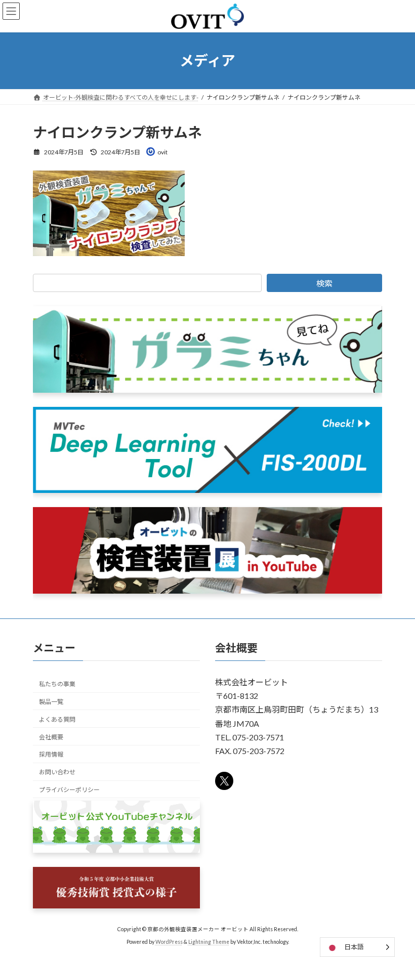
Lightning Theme (208, 941)
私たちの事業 (57, 684)
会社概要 (51, 736)
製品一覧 (51, 701)
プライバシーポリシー (69, 790)
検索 (324, 283)
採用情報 (51, 754)
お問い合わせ (57, 772)
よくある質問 (57, 719)
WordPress (169, 941)
